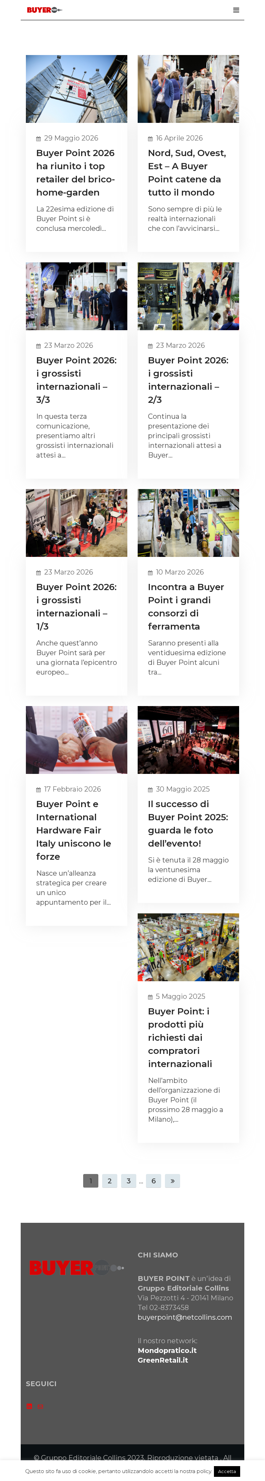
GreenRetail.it (163, 1360)
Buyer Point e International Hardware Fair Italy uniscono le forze (73, 830)
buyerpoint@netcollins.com (185, 1317)
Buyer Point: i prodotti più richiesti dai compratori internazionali (180, 1037)
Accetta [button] (227, 1471)
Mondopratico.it (167, 1350)
